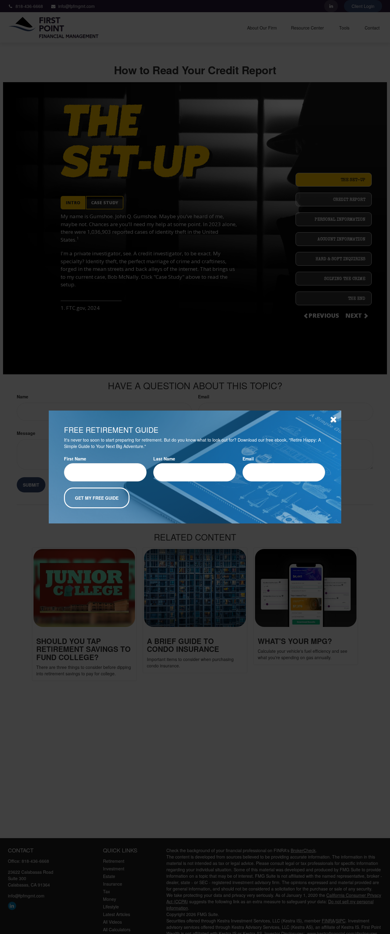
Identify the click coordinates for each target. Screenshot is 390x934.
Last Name (164, 459)
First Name (75, 459)
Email (248, 459)
